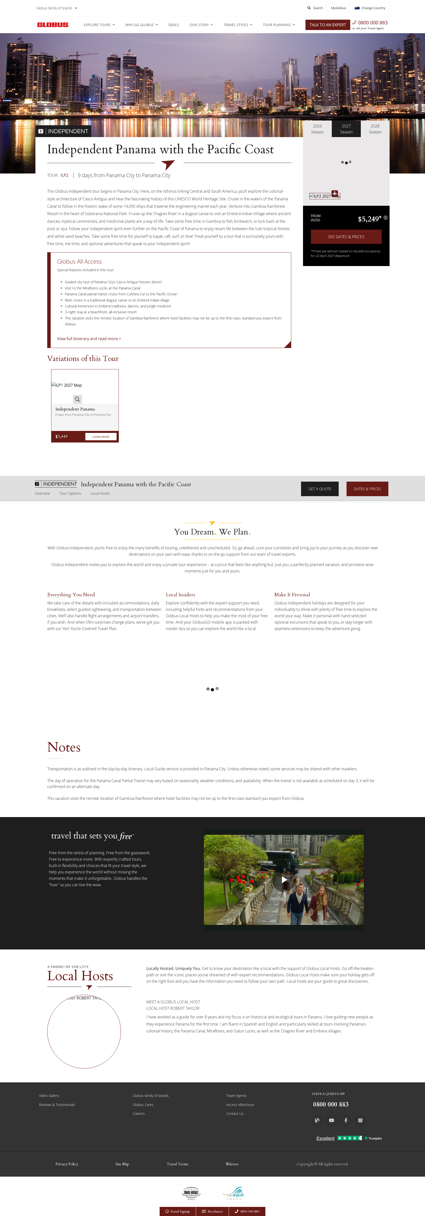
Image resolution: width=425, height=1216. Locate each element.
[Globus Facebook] (346, 1120)
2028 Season (375, 129)
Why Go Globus (139, 24)
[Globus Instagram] (360, 1120)
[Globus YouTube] (331, 1120)
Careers (139, 1113)
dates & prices (367, 488)
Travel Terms (177, 1164)
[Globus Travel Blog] (317, 1120)
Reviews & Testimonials (57, 1104)
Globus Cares (143, 1104)
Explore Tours (97, 24)
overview (42, 493)
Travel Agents (236, 1095)
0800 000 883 (373, 22)
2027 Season (346, 129)
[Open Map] (324, 196)
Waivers (232, 1164)
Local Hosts (100, 493)
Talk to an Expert (328, 25)
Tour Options (70, 493)
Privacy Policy (67, 1164)
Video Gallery (49, 1095)
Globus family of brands (54, 8)
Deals (173, 24)
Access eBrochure (240, 1104)
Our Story (199, 24)
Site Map (122, 1164)
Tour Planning (277, 24)
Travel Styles (236, 24)
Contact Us (234, 1113)
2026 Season (317, 129)
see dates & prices (346, 236)
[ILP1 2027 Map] (66, 386)
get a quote (319, 488)
